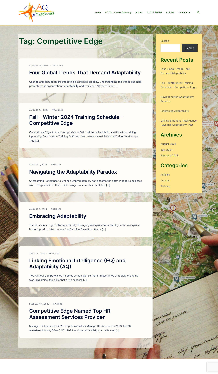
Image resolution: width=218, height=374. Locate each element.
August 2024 (168, 143)
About (139, 12)
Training (57, 110)
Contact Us (184, 12)
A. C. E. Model (154, 12)
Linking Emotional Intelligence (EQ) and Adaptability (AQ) (77, 263)
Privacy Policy (65, 368)
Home (98, 12)
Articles (170, 12)
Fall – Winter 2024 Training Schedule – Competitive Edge (76, 120)
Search (165, 40)
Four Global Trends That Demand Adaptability (85, 72)
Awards (58, 304)
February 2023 (169, 155)
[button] (198, 12)
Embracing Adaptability (57, 216)
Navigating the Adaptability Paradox (73, 172)
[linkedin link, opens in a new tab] (198, 364)
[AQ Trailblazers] (36, 12)
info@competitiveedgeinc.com (36, 368)
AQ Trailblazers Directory (118, 12)
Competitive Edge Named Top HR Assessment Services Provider (69, 314)
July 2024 (167, 149)
